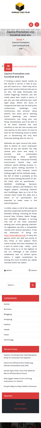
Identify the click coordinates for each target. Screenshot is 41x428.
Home (19, 39)
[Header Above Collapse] (37, 24)
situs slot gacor (20, 408)
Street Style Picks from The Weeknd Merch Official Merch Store (19, 372)
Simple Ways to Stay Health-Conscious (20, 386)
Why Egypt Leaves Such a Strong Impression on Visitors (18, 379)
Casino (34, 270)
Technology (8, 340)
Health (7, 329)
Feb (8, 67)
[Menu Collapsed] (31, 24)
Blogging (8, 314)
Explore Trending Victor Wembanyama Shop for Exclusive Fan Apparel (20, 356)
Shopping (8, 319)
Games (7, 304)
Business (8, 309)
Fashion (7, 324)
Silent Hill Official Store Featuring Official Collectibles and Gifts (18, 364)
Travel (6, 335)
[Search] (33, 285)
